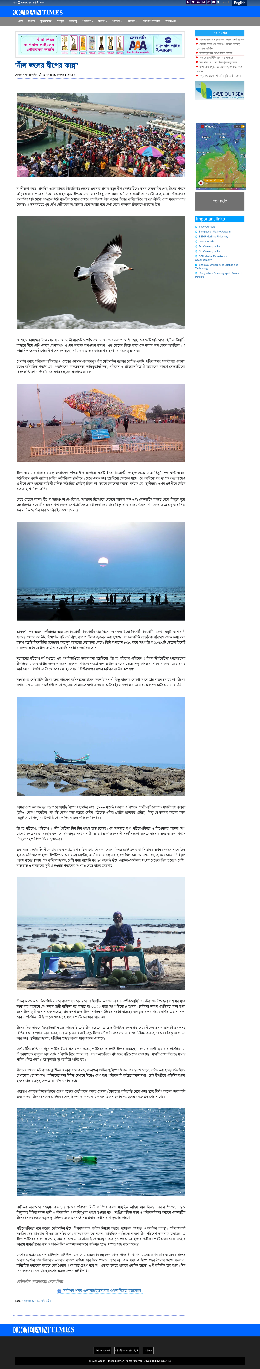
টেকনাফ (35, 1301)
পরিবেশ (86, 21)
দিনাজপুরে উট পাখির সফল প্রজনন (216, 53)
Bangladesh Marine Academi (215, 231)
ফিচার (101, 21)
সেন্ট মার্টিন (46, 1301)
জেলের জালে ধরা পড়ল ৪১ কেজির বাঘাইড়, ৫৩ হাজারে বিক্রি (219, 46)
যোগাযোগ (148, 1350)
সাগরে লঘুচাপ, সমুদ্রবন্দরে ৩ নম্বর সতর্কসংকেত (222, 39)
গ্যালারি (116, 21)
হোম (20, 21)
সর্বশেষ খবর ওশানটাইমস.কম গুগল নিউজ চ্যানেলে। (102, 1290)
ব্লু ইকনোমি (45, 21)
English (239, 3)
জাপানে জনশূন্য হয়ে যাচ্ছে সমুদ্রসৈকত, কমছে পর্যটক (220, 69)
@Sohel (166, 1361)
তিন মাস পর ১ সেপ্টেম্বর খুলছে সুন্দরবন (218, 62)
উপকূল (60, 21)
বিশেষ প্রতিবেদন (151, 21)
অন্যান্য (132, 21)
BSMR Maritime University (213, 236)
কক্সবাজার (26, 1301)
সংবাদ (31, 21)
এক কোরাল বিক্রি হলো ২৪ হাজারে (216, 57)
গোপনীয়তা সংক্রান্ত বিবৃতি (126, 1350)
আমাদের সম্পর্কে (102, 1350)
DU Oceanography (209, 246)
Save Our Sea (207, 226)
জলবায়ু (73, 21)
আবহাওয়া (171, 21)
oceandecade (206, 241)
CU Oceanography (209, 251)
